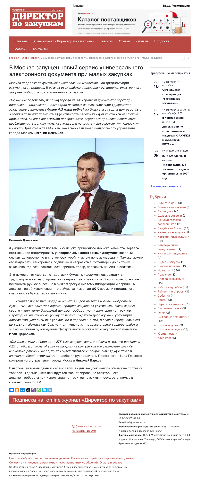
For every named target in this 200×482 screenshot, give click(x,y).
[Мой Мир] (22, 390)
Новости (106, 41)
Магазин (20, 49)
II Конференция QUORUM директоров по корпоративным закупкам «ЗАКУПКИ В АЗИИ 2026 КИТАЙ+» (176, 131)
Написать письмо (84, 430)
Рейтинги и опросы (171, 291)
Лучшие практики (170, 266)
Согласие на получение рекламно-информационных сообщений (53, 462)
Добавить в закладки (86, 426)
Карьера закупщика (171, 232)
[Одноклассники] (17, 390)
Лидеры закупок (169, 262)
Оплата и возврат (112, 462)
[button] (182, 58)
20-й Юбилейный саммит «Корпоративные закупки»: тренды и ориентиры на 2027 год (175, 167)
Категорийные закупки (173, 236)
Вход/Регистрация (176, 5)
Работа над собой (170, 287)
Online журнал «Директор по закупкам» (63, 41)
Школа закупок (168, 325)
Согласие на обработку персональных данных (103, 458)
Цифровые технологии (173, 316)
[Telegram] (49, 390)
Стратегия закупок (171, 304)
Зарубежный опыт (170, 228)
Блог (24, 57)
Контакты (40, 49)
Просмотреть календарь (165, 186)
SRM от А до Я (167, 203)
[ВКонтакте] (11, 390)
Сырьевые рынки (169, 308)
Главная (78, 5)
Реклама (142, 41)
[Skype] (44, 390)
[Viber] (33, 390)
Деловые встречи (170, 215)
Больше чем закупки (172, 207)
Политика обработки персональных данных (39, 458)
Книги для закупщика (172, 253)
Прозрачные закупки (172, 278)
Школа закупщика (170, 329)
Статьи (124, 41)
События (164, 295)
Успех (161, 312)
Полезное (164, 274)
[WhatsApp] (39, 390)
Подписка (162, 41)
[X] (28, 390)
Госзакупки (165, 211)
